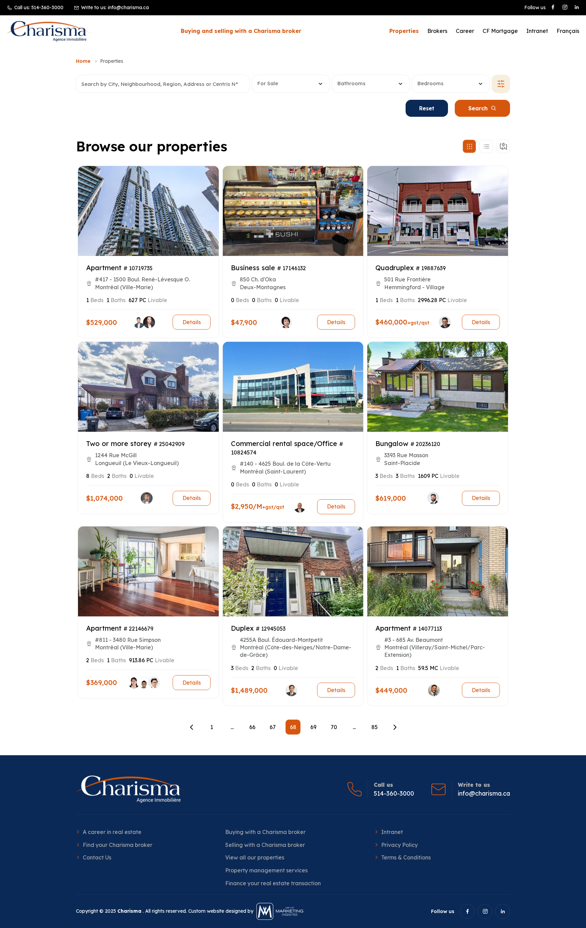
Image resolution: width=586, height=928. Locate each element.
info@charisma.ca (128, 7)
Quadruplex (394, 268)
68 (293, 727)
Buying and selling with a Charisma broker (241, 30)
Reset (426, 108)
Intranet (537, 30)
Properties (404, 30)
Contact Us (97, 857)
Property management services (266, 870)
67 (273, 727)
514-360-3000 (47, 7)
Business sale (253, 268)
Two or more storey (119, 443)
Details (191, 322)
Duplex (242, 628)
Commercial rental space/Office (284, 443)
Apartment (103, 268)
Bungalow (391, 443)
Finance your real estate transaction (273, 883)
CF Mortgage (500, 30)
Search (478, 108)
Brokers (437, 30)
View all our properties (254, 857)
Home (83, 61)
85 (374, 727)
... (232, 727)
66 (252, 727)
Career (465, 30)
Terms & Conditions (406, 857)
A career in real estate (112, 832)
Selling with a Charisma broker (265, 844)
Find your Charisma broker (117, 844)
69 (313, 727)
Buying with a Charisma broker (265, 832)
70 (334, 727)
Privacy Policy (399, 844)
